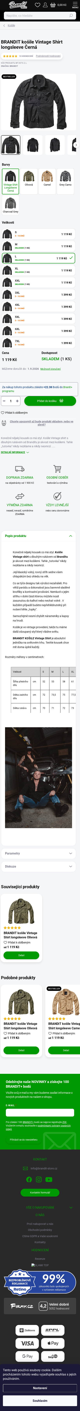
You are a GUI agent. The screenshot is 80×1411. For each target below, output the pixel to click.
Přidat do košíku (47, 401)
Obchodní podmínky (40, 1229)
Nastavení (40, 1388)
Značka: (9, 66)
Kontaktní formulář (40, 1192)
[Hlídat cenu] (38, 423)
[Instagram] (38, 1178)
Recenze (40, 1258)
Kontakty (40, 1242)
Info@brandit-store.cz (44, 1168)
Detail (21, 955)
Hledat (71, 15)
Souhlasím (40, 1401)
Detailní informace (13, 452)
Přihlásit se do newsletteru (23, 1139)
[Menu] (75, 5)
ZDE (64, 1122)
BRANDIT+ (28, 1122)
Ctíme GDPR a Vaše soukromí (40, 1236)
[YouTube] (48, 1178)
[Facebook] (28, 1178)
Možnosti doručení (50, 369)
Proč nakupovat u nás (40, 1223)
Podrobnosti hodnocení (48, 56)
